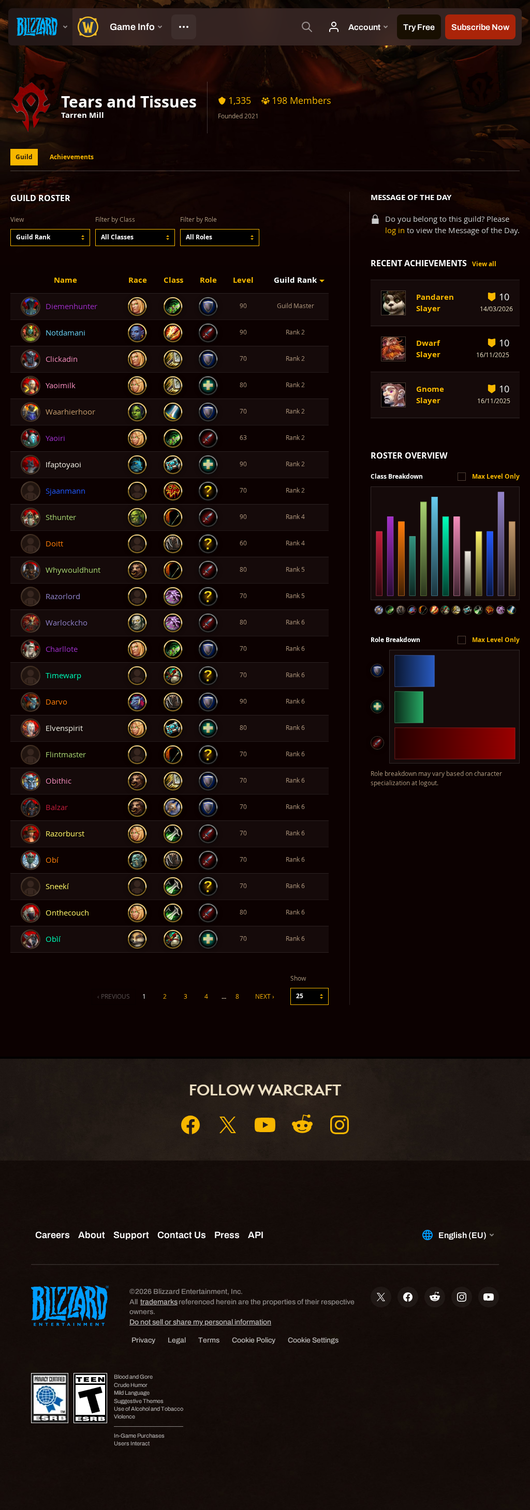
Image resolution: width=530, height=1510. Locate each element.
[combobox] (50, 237)
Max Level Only (496, 476)
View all (484, 264)
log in (395, 230)
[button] (50, 237)
